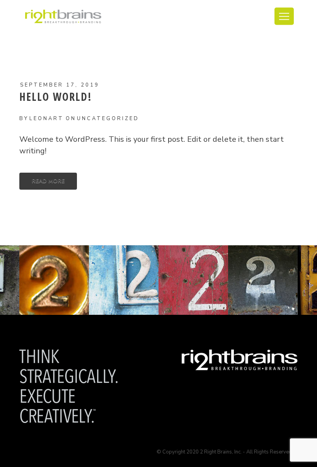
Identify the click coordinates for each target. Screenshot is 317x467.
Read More (48, 181)
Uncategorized (108, 118)
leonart (46, 118)
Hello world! (55, 96)
